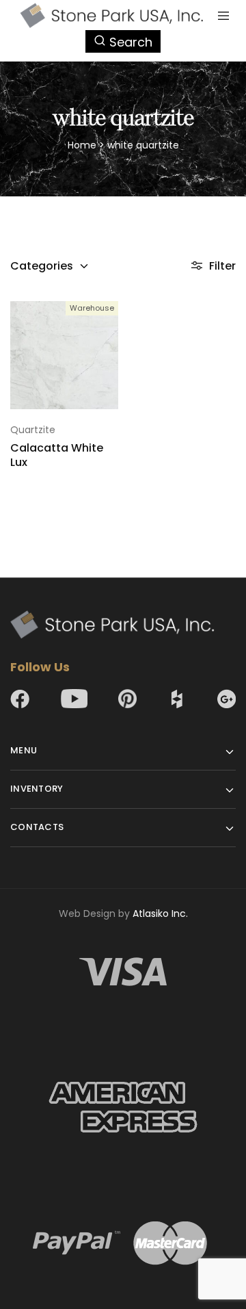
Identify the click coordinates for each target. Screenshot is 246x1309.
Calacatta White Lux (56, 455)
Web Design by (123, 913)
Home (82, 145)
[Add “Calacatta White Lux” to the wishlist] (109, 338)
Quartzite (32, 430)
